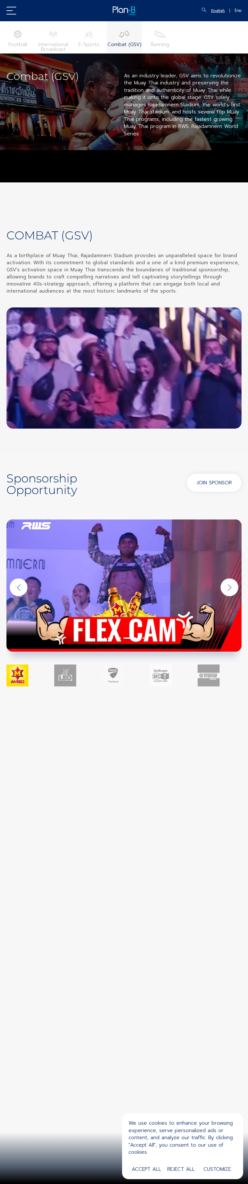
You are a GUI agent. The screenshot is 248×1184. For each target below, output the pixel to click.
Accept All (146, 1169)
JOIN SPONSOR (214, 482)
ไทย (238, 11)
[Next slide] (229, 587)
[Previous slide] (18, 587)
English (218, 11)
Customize (217, 1169)
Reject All (181, 1169)
